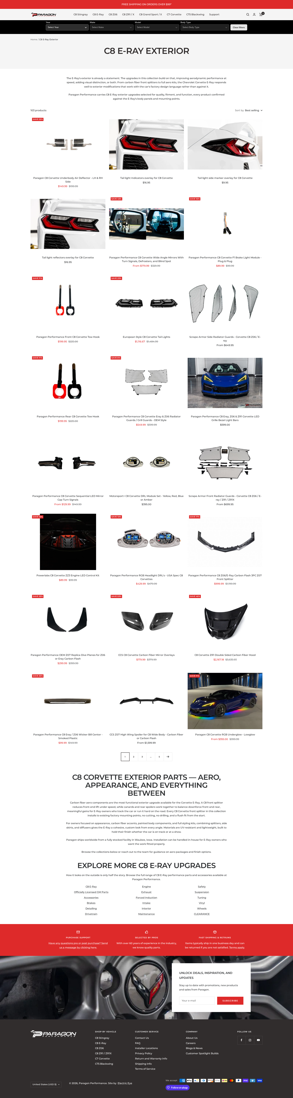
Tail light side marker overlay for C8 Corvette (225, 178)
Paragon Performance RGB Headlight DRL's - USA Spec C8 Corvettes (146, 577)
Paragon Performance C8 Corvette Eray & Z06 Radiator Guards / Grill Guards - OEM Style (146, 418)
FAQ (137, 1043)
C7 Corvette (174, 14)
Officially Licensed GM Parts (91, 892)
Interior (146, 908)
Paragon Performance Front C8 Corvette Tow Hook (68, 337)
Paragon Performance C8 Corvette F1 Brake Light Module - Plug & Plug (225, 259)
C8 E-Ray (98, 14)
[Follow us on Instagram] (250, 1040)
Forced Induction (146, 897)
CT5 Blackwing (195, 14)
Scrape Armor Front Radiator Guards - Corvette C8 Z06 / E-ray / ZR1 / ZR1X (225, 498)
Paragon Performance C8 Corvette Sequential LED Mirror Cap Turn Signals (68, 498)
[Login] (254, 14)
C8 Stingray (81, 14)
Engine (146, 886)
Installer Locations (146, 1048)
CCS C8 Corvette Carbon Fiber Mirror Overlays (146, 655)
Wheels (201, 908)
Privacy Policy (143, 1053)
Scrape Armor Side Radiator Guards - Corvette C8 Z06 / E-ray (225, 339)
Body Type (186, 22)
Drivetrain (91, 914)
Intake (146, 903)
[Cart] (260, 14)
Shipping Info (143, 1063)
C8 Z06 (113, 14)
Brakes (91, 903)
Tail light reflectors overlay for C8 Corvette (68, 257)
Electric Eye (125, 1083)
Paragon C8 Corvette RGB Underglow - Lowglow (225, 734)
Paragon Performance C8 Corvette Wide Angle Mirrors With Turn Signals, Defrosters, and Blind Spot (146, 259)
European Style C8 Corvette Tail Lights (146, 337)
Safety (202, 886)
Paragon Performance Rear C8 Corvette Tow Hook (68, 416)
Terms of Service (145, 1068)
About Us (191, 1037)
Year (48, 22)
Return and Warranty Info (151, 1058)
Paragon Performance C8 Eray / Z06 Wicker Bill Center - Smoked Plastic (68, 736)
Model (138, 22)
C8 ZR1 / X (128, 14)
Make (92, 22)
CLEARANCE (202, 914)
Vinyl (202, 903)
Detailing (91, 908)
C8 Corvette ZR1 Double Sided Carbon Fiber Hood (225, 655)
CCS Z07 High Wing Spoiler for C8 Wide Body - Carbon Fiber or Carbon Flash (146, 736)
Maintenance (146, 914)
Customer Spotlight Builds (202, 1053)
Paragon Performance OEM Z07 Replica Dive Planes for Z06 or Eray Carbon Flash (68, 657)
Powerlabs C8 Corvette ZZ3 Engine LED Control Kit (67, 575)
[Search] (247, 14)
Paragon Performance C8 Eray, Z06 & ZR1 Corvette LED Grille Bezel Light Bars (225, 418)
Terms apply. (237, 947)
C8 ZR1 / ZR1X (103, 1053)
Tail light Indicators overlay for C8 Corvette (146, 178)
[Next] (168, 756)
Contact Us (142, 1037)
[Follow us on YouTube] (258, 1040)
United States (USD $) (45, 1084)
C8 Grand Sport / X (150, 14)
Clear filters (239, 27)
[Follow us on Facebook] (241, 1040)
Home (34, 39)
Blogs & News (194, 1048)
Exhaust (146, 892)
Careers (190, 1043)
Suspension (202, 892)
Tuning (201, 897)
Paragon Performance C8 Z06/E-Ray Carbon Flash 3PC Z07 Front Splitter (225, 577)
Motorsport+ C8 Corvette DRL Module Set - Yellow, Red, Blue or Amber (146, 498)
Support (214, 14)
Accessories (91, 897)
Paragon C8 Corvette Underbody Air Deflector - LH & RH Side (68, 180)
